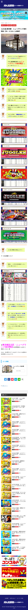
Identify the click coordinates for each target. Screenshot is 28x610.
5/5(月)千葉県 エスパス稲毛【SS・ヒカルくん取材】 (18, 399)
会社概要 (6, 598)
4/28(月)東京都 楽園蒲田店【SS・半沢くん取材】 (18, 461)
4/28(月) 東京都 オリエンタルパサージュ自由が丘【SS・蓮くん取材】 (19, 493)
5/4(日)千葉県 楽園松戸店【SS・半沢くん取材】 (18, 414)
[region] (14, 15)
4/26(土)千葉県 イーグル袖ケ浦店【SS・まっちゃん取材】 (18, 548)
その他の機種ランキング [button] (8, 255)
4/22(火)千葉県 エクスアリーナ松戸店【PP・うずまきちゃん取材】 (19, 470)
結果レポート (15, 9)
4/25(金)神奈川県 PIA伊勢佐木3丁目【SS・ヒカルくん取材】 (18, 407)
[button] (14, 15)
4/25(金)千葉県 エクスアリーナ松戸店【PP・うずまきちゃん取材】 (19, 431)
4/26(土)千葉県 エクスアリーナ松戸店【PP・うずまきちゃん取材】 (19, 423)
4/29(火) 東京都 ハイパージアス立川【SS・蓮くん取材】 (19, 477)
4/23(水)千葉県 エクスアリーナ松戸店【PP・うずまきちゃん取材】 (19, 454)
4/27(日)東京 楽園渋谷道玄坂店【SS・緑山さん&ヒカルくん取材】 (18, 532)
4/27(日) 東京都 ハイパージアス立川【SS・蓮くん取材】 (19, 524)
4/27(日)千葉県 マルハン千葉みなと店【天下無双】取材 (18, 516)
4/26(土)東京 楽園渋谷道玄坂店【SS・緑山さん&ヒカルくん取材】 (18, 540)
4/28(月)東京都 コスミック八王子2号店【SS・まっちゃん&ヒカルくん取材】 (19, 501)
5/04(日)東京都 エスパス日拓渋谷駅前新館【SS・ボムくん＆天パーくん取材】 (19, 438)
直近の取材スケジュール (5, 9)
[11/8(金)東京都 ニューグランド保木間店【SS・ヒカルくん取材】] (15, 379)
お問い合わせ (12, 598)
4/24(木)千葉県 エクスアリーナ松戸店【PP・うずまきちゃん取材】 (19, 446)
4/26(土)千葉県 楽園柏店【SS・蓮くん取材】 (18, 508)
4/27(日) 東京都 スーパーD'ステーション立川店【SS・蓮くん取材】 (19, 485)
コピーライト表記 (20, 598)
